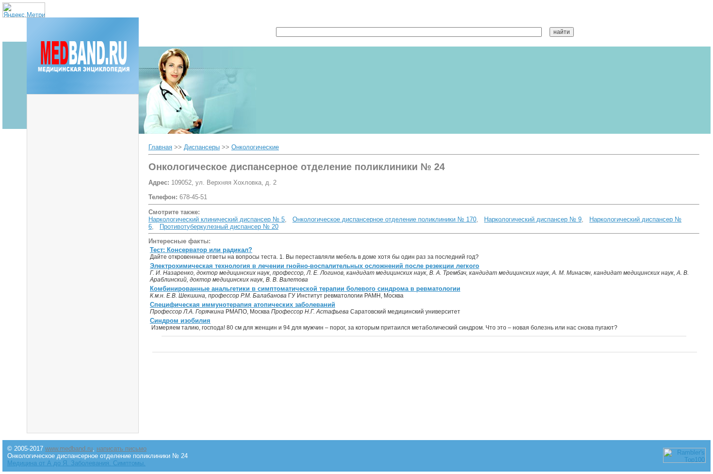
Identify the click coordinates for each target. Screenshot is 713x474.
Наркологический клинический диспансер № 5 (216, 219)
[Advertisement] (83, 244)
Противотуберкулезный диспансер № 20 (219, 226)
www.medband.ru (69, 448)
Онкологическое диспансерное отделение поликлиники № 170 (384, 219)
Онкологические (255, 147)
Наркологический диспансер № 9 (533, 219)
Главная (160, 147)
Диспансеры (202, 147)
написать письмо (121, 448)
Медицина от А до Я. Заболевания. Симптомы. (76, 463)
